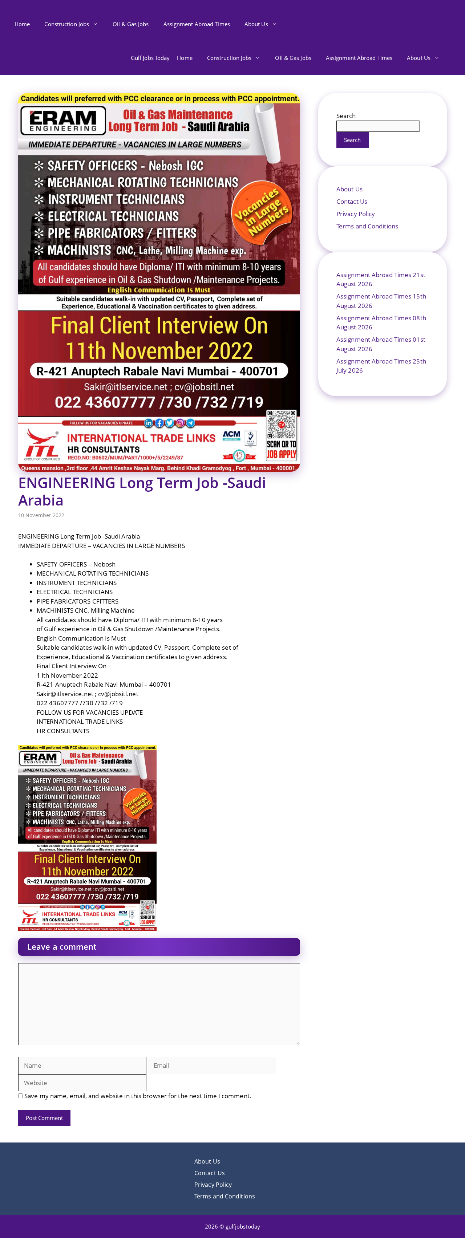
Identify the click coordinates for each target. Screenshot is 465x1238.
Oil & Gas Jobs (131, 24)
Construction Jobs (66, 24)
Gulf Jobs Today (150, 57)
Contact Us (351, 201)
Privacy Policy (355, 214)
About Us (256, 24)
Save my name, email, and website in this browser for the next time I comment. (137, 1096)
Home (22, 24)
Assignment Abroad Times (196, 24)
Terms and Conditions (367, 226)
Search (346, 115)
